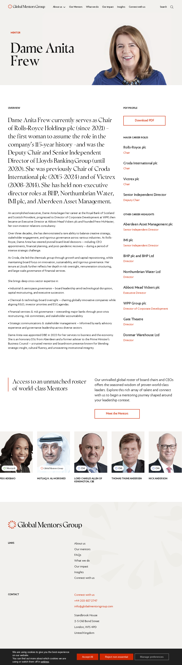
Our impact (108, 7)
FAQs (77, 555)
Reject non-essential (116, 656)
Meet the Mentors (117, 413)
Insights (121, 7)
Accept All (87, 656)
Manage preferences (152, 656)
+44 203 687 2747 (85, 600)
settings (45, 661)
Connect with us (137, 7)
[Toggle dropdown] (64, 7)
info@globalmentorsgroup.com (93, 606)
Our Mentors (75, 7)
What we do (92, 7)
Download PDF (144, 120)
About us (57, 7)
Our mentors (82, 549)
